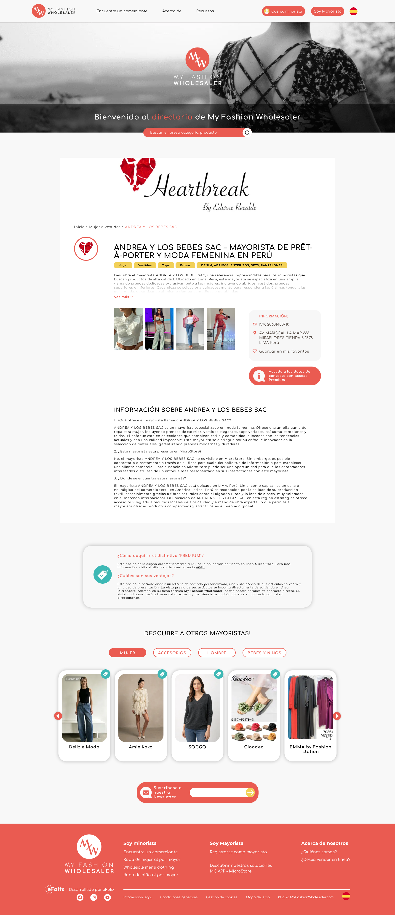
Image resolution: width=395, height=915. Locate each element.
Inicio (79, 227)
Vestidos (112, 227)
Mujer (94, 227)
